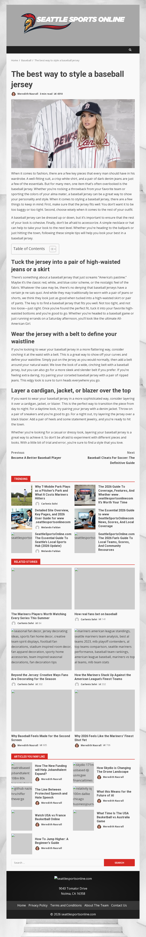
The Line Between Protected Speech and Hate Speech (21, 796)
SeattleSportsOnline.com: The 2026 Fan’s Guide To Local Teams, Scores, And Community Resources (85, 542)
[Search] (130, 49)
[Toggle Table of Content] (51, 249)
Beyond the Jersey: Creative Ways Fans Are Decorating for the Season (41, 649)
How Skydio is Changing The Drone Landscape (83, 772)
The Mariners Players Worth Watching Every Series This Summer (41, 588)
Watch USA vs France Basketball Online (21, 820)
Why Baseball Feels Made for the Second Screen (41, 710)
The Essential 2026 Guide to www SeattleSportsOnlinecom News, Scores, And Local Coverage (85, 519)
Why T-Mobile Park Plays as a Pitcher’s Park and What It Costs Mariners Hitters (21, 495)
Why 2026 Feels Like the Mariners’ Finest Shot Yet (105, 710)
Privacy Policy (38, 905)
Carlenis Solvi (49, 503)
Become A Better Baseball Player (36, 455)
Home (21, 905)
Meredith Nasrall (27, 93)
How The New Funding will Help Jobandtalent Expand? (21, 772)
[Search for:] (57, 862)
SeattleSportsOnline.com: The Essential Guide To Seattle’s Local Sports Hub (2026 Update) (21, 542)
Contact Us (119, 905)
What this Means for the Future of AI (83, 796)
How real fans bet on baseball (105, 588)
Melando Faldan (50, 527)
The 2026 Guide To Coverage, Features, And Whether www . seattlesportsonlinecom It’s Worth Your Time (85, 495)
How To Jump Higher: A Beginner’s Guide (21, 843)
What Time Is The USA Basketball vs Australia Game (83, 820)
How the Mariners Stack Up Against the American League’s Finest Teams (105, 649)
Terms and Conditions (66, 905)
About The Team (96, 905)
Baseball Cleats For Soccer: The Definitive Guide (111, 457)
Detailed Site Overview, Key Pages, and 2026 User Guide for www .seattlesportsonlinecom (21, 519)
